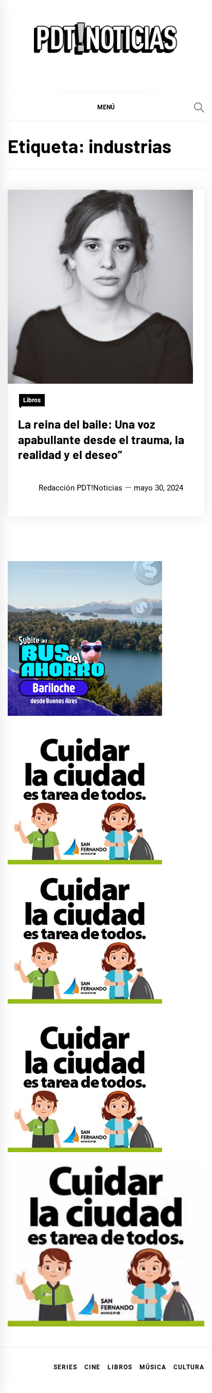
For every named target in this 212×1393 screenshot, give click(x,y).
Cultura (188, 1367)
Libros (32, 400)
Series (65, 1367)
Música (152, 1367)
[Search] (199, 107)
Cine (92, 1367)
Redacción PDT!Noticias (80, 488)
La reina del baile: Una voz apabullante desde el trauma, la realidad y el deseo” (101, 439)
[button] (106, 107)
